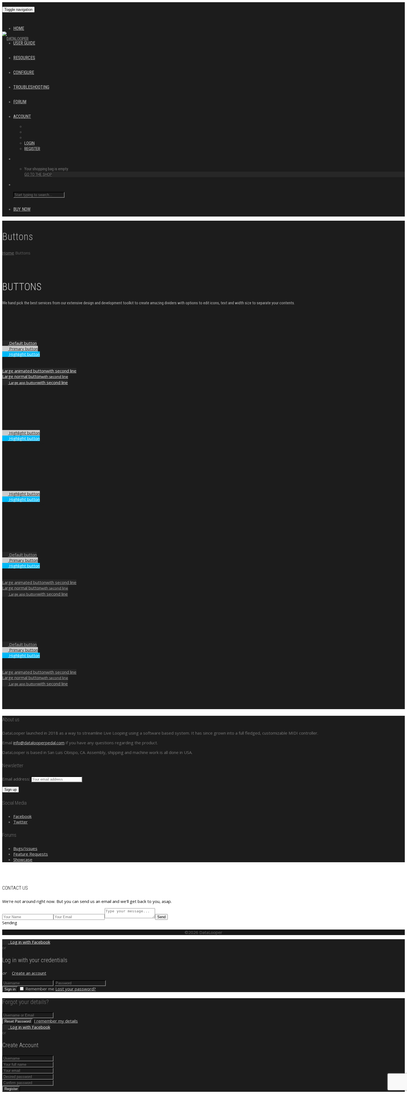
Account (22, 116)
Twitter (20, 822)
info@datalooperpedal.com (39, 742)
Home (18, 28)
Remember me (39, 989)
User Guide (24, 43)
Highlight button (24, 354)
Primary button (23, 348)
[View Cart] (5, 24)
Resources (24, 57)
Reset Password (17, 1021)
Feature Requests (30, 854)
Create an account (29, 973)
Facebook (22, 816)
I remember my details (56, 1021)
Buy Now (21, 209)
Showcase (22, 859)
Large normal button (35, 376)
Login (29, 143)
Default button (22, 343)
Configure (23, 72)
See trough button (26, 444)
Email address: (16, 779)
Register (32, 148)
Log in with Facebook (29, 942)
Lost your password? (75, 989)
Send (161, 917)
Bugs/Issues (25, 848)
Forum (19, 101)
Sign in (10, 989)
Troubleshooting (31, 87)
